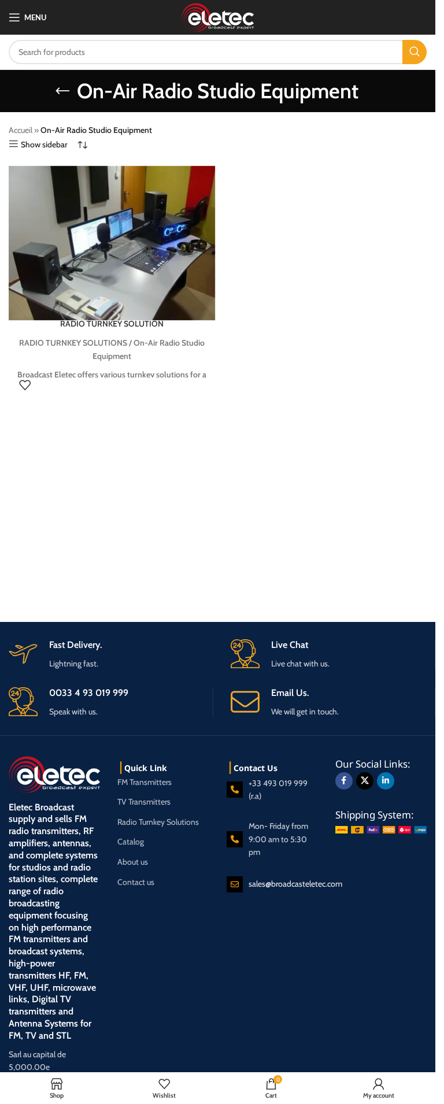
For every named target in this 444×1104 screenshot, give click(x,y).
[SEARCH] (414, 52)
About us (132, 862)
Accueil (20, 130)
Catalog (130, 841)
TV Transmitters (144, 801)
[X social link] (364, 781)
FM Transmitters (144, 782)
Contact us (135, 882)
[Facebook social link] (344, 781)
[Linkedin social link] (385, 781)
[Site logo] (218, 16)
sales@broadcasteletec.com (295, 884)
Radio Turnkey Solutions (158, 822)
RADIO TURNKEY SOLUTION (112, 323)
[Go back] (62, 91)
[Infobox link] (333, 702)
